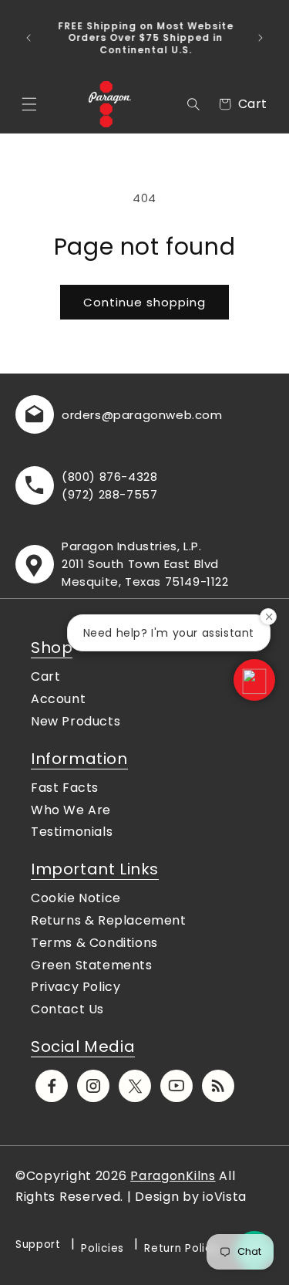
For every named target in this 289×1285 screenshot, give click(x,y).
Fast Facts (65, 787)
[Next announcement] (260, 38)
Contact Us (67, 1009)
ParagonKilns (172, 1176)
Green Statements (92, 965)
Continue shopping (144, 302)
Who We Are (71, 810)
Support (38, 1244)
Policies (102, 1248)
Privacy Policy (75, 987)
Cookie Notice (76, 898)
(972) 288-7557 (109, 494)
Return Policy (181, 1248)
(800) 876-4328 (109, 476)
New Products (75, 721)
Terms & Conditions (94, 943)
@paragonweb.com (162, 415)
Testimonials (72, 831)
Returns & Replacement (109, 920)
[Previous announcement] (28, 38)
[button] (29, 104)
